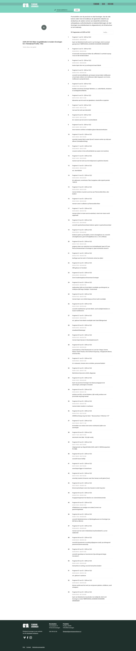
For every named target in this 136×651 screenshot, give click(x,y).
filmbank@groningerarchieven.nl (72, 631)
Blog (103, 4)
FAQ (24, 647)
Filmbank (96, 4)
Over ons (110, 4)
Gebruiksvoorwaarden (38, 647)
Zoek (76, 10)
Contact (28, 647)
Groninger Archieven (32, 633)
